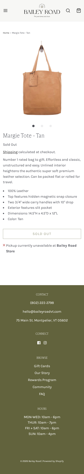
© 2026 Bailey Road (30, 461)
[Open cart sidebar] (78, 10)
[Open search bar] (68, 10)
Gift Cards (42, 366)
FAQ (42, 394)
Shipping (10, 152)
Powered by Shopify (53, 461)
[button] (42, 80)
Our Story (42, 373)
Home (6, 32)
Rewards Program (42, 380)
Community (42, 387)
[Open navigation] (5, 10)
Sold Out (42, 234)
